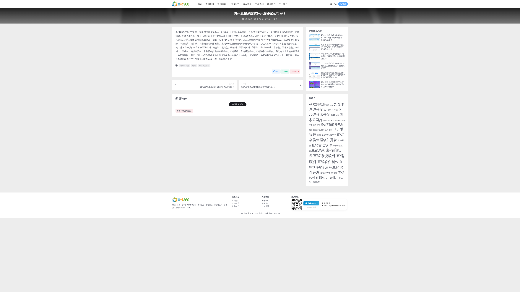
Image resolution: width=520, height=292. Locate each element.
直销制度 (209, 4)
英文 (327, 178)
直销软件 (235, 4)
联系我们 (271, 4)
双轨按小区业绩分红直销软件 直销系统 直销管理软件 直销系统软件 (332, 37)
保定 (325, 110)
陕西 (318, 182)
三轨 (327, 105)
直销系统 (318, 150)
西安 (342, 178)
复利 (332, 120)
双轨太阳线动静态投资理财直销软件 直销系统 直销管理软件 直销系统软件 (333, 75)
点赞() (296, 71)
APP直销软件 (317, 104)
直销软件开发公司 (328, 172)
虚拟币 (334, 177)
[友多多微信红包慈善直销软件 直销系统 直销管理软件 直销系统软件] (314, 47)
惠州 (194, 65)
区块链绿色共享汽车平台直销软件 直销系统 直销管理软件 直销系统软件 (333, 84)
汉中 (326, 130)
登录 (344, 4)
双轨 (333, 115)
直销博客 (221, 4)
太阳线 (342, 120)
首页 (200, 4)
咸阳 (337, 115)
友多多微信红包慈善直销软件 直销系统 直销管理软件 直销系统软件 (332, 46)
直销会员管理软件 (326, 135)
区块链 (335, 109)
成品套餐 (247, 4)
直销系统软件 (204, 65)
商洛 (328, 120)
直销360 (262, 213)
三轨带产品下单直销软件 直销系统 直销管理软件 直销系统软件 (333, 56)
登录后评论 (238, 104)
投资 (311, 130)
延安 (318, 125)
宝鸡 (314, 125)
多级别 (337, 120)
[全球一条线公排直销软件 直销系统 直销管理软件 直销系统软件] (314, 65)
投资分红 (317, 129)
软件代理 (265, 206)
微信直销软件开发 (331, 124)
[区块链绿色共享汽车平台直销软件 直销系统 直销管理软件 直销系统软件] (314, 84)
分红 (329, 110)
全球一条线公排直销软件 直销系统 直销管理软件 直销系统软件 (333, 65)
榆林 (322, 130)
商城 (325, 120)
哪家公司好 (184, 65)
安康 (310, 125)
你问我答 (248, 19)
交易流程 (259, 4)
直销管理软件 (322, 145)
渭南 (330, 130)
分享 (277, 71)
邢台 (310, 182)
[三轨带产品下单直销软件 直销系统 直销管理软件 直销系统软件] (314, 56)
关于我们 (283, 4)
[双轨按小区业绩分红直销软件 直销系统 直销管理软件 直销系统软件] (314, 37)
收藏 (286, 71)
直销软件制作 (328, 161)
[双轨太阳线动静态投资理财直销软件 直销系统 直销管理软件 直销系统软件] (314, 75)
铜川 (314, 182)
